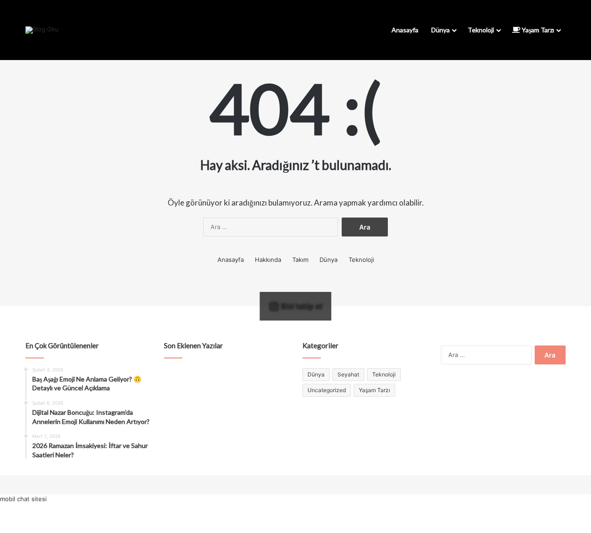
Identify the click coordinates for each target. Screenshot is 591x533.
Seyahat (348, 374)
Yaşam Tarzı (537, 30)
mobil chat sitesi (23, 499)
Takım (300, 259)
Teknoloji (481, 30)
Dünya (440, 30)
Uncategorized (327, 390)
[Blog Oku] (42, 30)
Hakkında (268, 259)
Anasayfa (405, 30)
